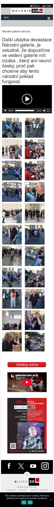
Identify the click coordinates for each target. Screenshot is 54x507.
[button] (27, 99)
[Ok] (50, 499)
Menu (6, 17)
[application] (27, 99)
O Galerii (11, 490)
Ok (24, 502)
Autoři (23, 490)
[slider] (25, 110)
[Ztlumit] (44, 110)
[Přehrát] (5, 110)
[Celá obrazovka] (48, 110)
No (30, 502)
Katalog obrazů (39, 490)
